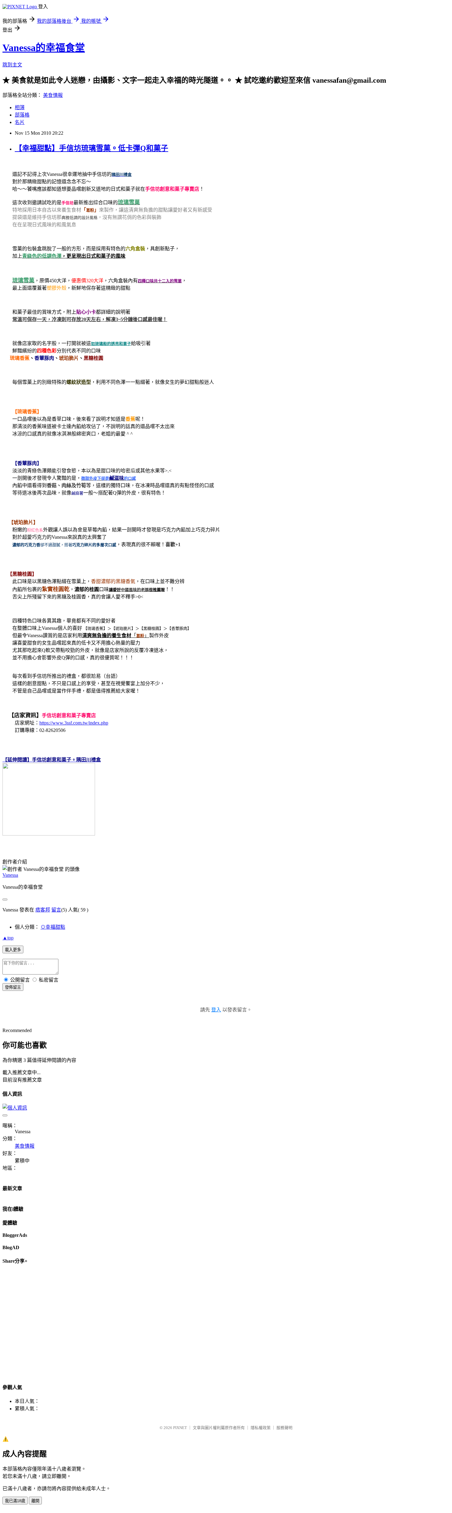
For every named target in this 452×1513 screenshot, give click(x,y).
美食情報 (53, 95)
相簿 (20, 107)
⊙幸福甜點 (53, 927)
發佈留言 (13, 987)
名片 (20, 122)
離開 (35, 1501)
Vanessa (10, 875)
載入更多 (13, 949)
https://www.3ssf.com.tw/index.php (73, 722)
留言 (56, 909)
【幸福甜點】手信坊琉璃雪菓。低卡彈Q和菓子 (91, 148)
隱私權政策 (261, 1427)
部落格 (22, 114)
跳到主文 (12, 64)
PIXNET (180, 1427)
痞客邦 (42, 909)
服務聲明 (284, 1427)
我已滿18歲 (15, 1501)
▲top (8, 937)
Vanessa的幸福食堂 (43, 47)
